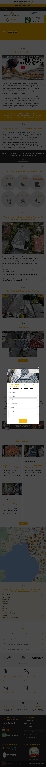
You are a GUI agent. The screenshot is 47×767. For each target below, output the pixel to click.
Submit (23, 421)
